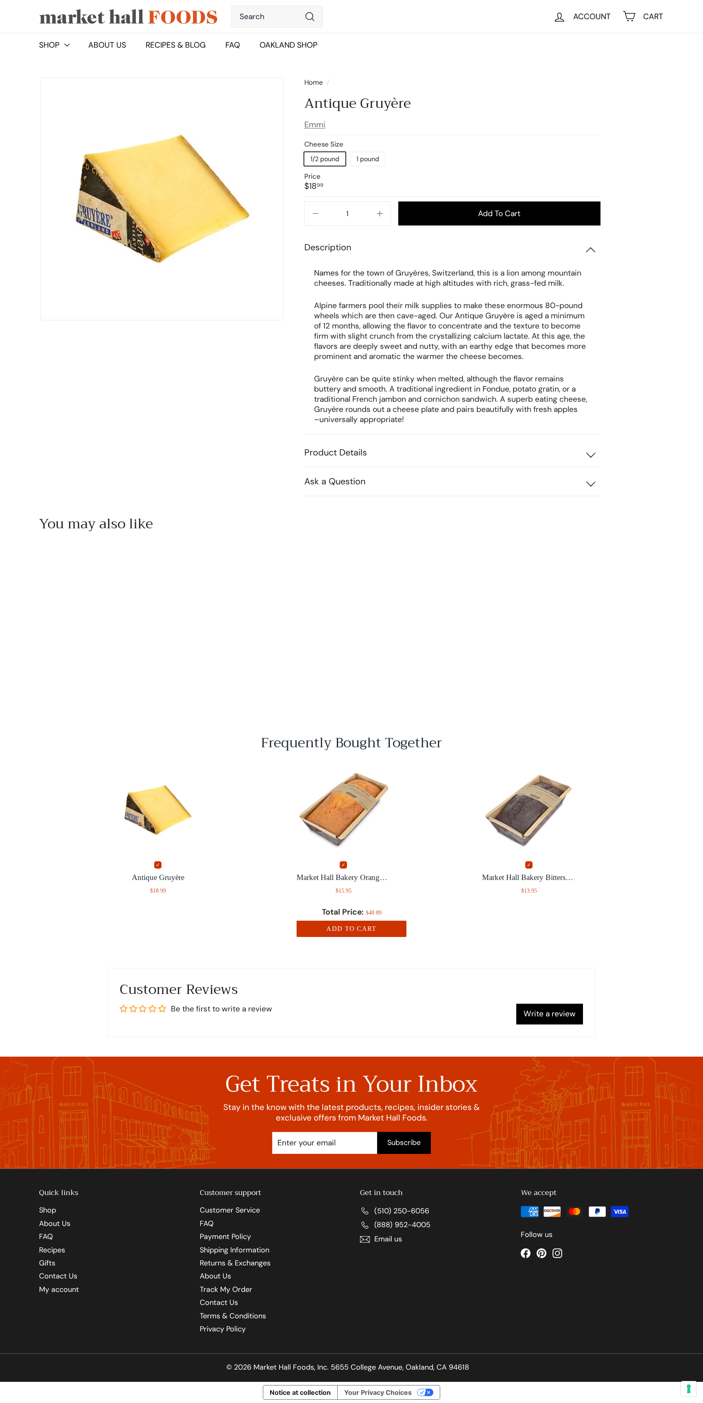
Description (327, 247)
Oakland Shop (288, 45)
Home (314, 82)
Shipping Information (234, 1250)
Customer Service (230, 1210)
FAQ (232, 45)
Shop (47, 1210)
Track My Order (226, 1289)
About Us (107, 45)
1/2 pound (324, 159)
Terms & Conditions (233, 1316)
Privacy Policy (223, 1329)
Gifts (47, 1263)
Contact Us (58, 1276)
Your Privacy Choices (378, 1392)
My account (59, 1289)
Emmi (314, 124)
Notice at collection (300, 1392)
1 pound (367, 159)
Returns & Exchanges (235, 1263)
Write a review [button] (550, 1014)
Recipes (52, 1250)
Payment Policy (225, 1236)
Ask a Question (334, 481)
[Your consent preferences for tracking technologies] (688, 1388)
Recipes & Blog (176, 45)
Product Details (335, 452)
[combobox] (277, 17)
